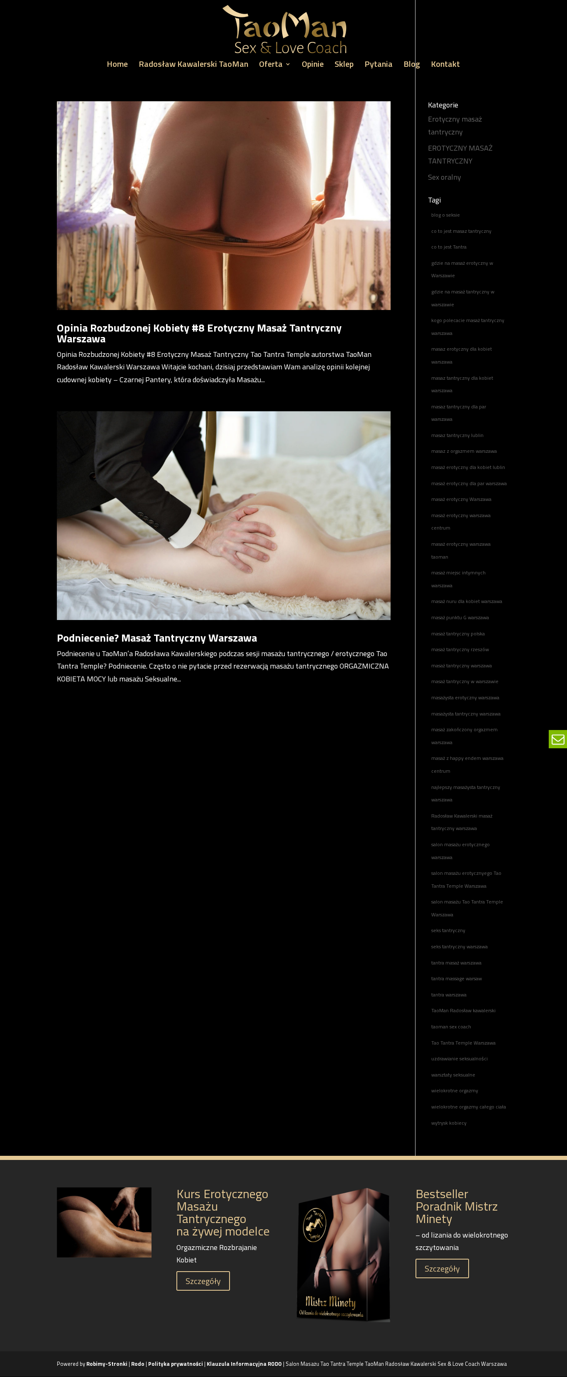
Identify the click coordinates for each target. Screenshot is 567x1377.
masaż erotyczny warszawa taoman (461, 550)
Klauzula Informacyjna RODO (244, 1364)
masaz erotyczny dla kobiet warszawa (461, 355)
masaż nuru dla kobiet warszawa (466, 601)
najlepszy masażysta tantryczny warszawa (465, 793)
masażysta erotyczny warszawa (465, 697)
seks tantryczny (448, 930)
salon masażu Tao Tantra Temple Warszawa (467, 908)
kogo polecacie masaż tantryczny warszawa (467, 326)
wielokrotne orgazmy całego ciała (468, 1107)
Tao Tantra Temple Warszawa (463, 1043)
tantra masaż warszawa (456, 963)
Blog (411, 65)
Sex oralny (444, 177)
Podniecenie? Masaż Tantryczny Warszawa (157, 638)
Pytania (378, 65)
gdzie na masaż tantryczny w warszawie (462, 298)
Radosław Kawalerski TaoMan (193, 65)
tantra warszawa (449, 995)
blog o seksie (445, 215)
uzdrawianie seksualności (459, 1058)
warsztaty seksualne (453, 1075)
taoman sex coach (451, 1026)
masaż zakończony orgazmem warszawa (464, 735)
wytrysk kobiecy (449, 1123)
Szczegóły (203, 1280)
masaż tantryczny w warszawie (465, 681)
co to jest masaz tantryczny (461, 231)
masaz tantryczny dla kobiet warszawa (462, 384)
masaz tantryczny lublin (457, 435)
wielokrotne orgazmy (454, 1090)
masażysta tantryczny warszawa (466, 714)
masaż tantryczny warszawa (461, 665)
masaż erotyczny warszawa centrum (461, 521)
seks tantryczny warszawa (459, 946)
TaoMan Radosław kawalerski (463, 1010)
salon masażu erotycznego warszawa (460, 850)
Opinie (313, 65)
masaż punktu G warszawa (460, 617)
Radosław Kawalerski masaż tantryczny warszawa (461, 822)
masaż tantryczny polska (458, 633)
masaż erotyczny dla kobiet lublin (468, 467)
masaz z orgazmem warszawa (464, 451)
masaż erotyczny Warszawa (461, 499)
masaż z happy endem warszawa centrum (467, 764)
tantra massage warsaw (456, 978)
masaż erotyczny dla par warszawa (469, 483)
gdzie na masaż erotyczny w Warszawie (462, 269)
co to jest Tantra (449, 247)
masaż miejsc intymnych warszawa (458, 579)
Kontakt (445, 65)
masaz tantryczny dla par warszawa (458, 413)
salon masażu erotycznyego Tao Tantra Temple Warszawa (466, 879)
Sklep (344, 65)
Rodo (137, 1364)
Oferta (271, 65)
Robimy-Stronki (106, 1364)
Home (117, 65)
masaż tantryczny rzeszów (460, 649)
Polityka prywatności (176, 1364)
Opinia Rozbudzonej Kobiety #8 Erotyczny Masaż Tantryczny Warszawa (199, 333)
